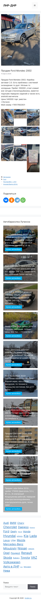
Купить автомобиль (13, 249)
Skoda (7, 557)
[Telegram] (17, 200)
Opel (6, 553)
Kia (26, 536)
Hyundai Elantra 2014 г (10, 184)
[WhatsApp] (23, 200)
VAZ (34, 557)
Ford (4, 179)
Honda (26, 531)
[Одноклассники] (11, 200)
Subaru (16, 558)
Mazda (21, 540)
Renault (26, 553)
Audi (6, 522)
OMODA (31, 549)
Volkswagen (11, 562)
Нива (6, 570)
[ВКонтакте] (6, 200)
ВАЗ (21, 567)
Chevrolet (10, 527)
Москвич (27, 567)
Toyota (25, 557)
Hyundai (9, 536)
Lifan (13, 540)
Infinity (20, 536)
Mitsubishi (10, 548)
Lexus (6, 540)
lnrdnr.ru (28, 598)
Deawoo (32, 527)
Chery (20, 523)
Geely (13, 531)
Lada (33, 536)
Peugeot (15, 553)
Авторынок (7, 177)
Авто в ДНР (11, 566)
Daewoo (23, 527)
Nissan (22, 548)
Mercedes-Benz (13, 544)
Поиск (6, 583)
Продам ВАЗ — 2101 (9, 182)
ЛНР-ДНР (9, 5)
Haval (20, 532)
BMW (13, 522)
